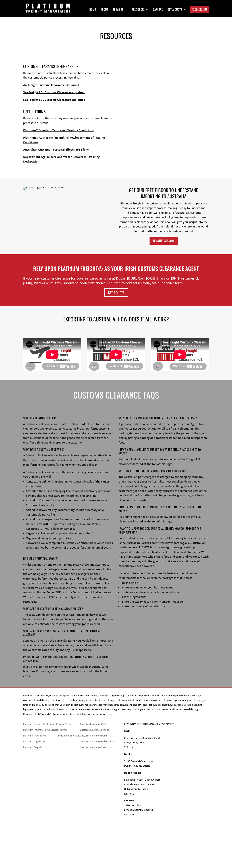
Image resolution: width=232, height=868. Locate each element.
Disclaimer (61, 729)
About (104, 10)
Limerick (116, 819)
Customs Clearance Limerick (95, 729)
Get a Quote (116, 292)
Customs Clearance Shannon (95, 747)
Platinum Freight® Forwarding (39, 729)
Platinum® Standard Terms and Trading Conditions (58, 130)
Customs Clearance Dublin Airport (98, 741)
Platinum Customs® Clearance (39, 724)
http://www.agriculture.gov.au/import (174, 547)
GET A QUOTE (174, 10)
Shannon (116, 838)
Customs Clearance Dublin (94, 735)
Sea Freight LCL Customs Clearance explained (54, 92)
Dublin (116, 824)
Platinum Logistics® (34, 741)
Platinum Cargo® (32, 747)
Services (118, 10)
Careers (158, 10)
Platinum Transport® (34, 735)
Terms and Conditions (68, 735)
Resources (138, 10)
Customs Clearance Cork (93, 724)
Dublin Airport (116, 833)
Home (92, 10)
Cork (116, 828)
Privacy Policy (63, 724)
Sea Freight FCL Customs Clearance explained (54, 99)
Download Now (164, 240)
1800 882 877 (199, 9)
